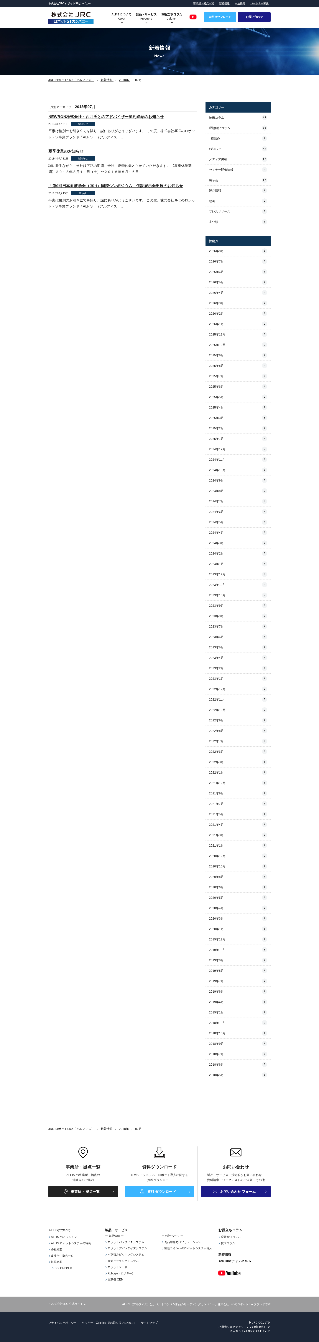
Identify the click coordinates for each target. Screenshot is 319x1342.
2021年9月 (237, 793)
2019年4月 (237, 1002)
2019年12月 (237, 939)
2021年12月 (237, 783)
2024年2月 (237, 553)
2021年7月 (237, 804)
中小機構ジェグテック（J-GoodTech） (241, 1326)
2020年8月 (237, 877)
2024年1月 (237, 564)
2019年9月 (237, 960)
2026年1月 (237, 324)
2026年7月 (237, 261)
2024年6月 (237, 511)
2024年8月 (237, 491)
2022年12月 (237, 689)
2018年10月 (237, 1033)
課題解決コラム (237, 128)
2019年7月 (237, 981)
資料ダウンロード (220, 16)
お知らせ (237, 149)
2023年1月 (237, 678)
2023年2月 (237, 668)
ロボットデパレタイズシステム (127, 1248)
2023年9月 (237, 605)
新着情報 (224, 3)
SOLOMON (61, 1268)
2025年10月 (237, 345)
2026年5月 (237, 282)
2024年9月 (237, 480)
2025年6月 (237, 386)
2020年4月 (237, 908)
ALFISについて (59, 1230)
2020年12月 (237, 856)
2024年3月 (237, 543)
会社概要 (56, 1249)
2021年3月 (237, 835)
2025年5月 (237, 397)
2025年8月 (237, 365)
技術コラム (237, 117)
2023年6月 (237, 637)
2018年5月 (237, 1075)
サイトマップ (149, 1322)
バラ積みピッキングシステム (126, 1254)
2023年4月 (237, 657)
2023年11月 (237, 584)
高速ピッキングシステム (123, 1260)
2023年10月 (237, 595)
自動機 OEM (115, 1279)
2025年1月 (237, 438)
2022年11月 (237, 699)
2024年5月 (237, 522)
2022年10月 (237, 710)
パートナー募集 (259, 3)
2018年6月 (237, 1064)
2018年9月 (237, 1043)
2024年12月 (237, 449)
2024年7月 (237, 501)
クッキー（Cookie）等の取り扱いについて (109, 1322)
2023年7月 (237, 626)
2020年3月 (237, 918)
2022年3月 (237, 762)
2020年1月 (237, 929)
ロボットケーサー (119, 1267)
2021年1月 (237, 845)
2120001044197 (255, 1330)
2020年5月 (237, 897)
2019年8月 (237, 970)
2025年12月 (237, 334)
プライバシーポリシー (62, 1322)
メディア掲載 (237, 159)
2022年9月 (237, 720)
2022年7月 (237, 741)
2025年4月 (237, 407)
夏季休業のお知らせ (66, 151)
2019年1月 (237, 1012)
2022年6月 (237, 751)
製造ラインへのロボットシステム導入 (188, 1248)
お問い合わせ (254, 16)
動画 (237, 201)
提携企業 (56, 1262)
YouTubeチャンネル (233, 1261)
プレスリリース (237, 211)
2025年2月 (237, 428)
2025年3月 (237, 418)
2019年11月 (237, 950)
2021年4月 (237, 824)
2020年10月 (237, 866)
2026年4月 (237, 292)
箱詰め (238, 138)
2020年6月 (237, 887)
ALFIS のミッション (64, 1237)
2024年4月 (237, 532)
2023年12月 (237, 574)
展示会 (237, 180)
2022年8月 (237, 730)
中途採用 (240, 3)
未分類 (237, 222)
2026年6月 (237, 272)
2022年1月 (237, 772)
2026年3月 (237, 303)
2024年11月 (237, 459)
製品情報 (237, 190)
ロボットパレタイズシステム (126, 1242)
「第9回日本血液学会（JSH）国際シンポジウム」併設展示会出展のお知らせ (115, 186)
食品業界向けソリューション (182, 1242)
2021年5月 (237, 814)
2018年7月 (237, 1054)
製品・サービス (116, 1230)
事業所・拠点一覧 (203, 3)
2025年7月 (237, 376)
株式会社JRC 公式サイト (67, 1303)
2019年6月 (237, 991)
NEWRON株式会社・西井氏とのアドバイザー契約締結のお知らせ (106, 117)
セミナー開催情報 (237, 169)
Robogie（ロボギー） (121, 1273)
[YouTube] (193, 17)
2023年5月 (237, 647)
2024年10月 (237, 470)
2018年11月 (237, 1023)
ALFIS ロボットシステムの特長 (71, 1243)
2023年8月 (237, 616)
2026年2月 (237, 313)
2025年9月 (237, 355)
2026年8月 (237, 251)
